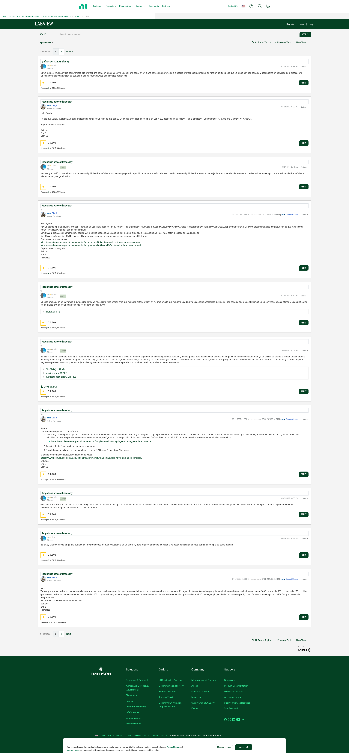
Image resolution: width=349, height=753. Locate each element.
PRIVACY (147, 735)
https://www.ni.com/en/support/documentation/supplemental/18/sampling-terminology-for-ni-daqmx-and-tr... (102, 441)
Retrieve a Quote (167, 691)
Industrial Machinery (136, 706)
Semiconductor (133, 717)
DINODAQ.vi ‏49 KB (55, 369)
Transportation (133, 723)
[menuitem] (97, 6)
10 (49, 622)
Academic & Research (137, 680)
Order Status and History (171, 685)
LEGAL (129, 735)
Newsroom (196, 696)
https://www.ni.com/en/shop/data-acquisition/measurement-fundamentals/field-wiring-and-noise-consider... (91, 458)
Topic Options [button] (45, 42)
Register (290, 24)
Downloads (229, 680)
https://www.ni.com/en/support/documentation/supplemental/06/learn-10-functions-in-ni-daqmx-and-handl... (91, 245)
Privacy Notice (172, 746)
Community (15, 16)
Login (301, 24)
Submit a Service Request (237, 702)
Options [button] (303, 67)
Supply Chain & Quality (203, 702)
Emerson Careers (200, 691)
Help (311, 24)
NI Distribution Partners (170, 680)
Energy (129, 700)
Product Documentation (236, 685)
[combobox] (177, 34)
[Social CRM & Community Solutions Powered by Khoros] (304, 649)
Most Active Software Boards (57, 16)
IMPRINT (137, 735)
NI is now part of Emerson (203, 680)
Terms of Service (167, 696)
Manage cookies (160, 735)
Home (4, 16)
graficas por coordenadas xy (55, 61)
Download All (50, 387)
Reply (303, 82)
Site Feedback (231, 708)
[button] (43, 83)
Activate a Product (233, 696)
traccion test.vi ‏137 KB (56, 373)
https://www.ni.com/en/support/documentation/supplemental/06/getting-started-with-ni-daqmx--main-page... (91, 242)
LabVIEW (77, 16)
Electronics (131, 695)
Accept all (243, 747)
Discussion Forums (31, 16)
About (194, 685)
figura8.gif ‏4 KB (53, 312)
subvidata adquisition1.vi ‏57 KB (61, 377)
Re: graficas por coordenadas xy (57, 101)
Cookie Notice (73, 750)
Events (194, 708)
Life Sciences (132, 712)
